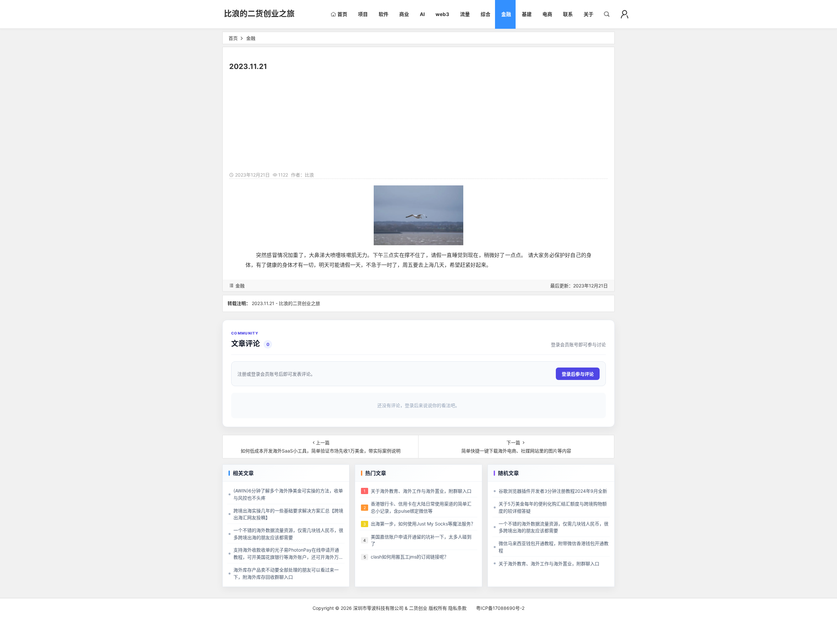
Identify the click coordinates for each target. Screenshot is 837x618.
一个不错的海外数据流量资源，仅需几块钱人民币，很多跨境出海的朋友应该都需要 (288, 533)
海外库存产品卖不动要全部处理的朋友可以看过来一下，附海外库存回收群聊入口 (286, 573)
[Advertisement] (418, 122)
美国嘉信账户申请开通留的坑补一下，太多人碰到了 (421, 540)
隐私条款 (457, 608)
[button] (624, 14)
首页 (233, 38)
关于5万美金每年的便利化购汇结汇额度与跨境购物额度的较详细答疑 (553, 507)
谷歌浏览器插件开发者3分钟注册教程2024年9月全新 (553, 491)
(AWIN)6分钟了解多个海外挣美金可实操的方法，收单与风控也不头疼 (288, 494)
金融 (250, 38)
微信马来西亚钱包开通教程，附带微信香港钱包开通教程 (553, 547)
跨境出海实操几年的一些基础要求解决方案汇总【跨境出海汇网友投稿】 (288, 514)
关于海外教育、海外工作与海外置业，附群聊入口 (421, 491)
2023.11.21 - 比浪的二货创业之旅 (286, 303)
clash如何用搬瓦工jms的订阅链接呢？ (410, 556)
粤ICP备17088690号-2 (500, 608)
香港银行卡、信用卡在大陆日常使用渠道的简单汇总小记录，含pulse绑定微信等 (421, 507)
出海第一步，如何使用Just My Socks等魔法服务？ (423, 523)
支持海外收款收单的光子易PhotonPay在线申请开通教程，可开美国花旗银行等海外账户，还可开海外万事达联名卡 (288, 553)
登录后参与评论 (578, 374)
